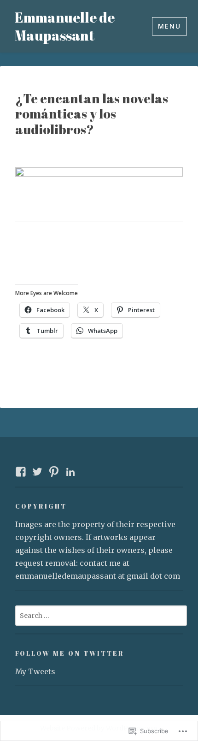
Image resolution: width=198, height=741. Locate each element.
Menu (169, 26)
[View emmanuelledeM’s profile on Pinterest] (53, 471)
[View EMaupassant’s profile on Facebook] (20, 471)
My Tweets (35, 671)
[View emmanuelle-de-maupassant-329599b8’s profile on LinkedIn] (70, 471)
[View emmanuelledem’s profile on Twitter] (37, 471)
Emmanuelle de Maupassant (65, 26)
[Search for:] (101, 615)
